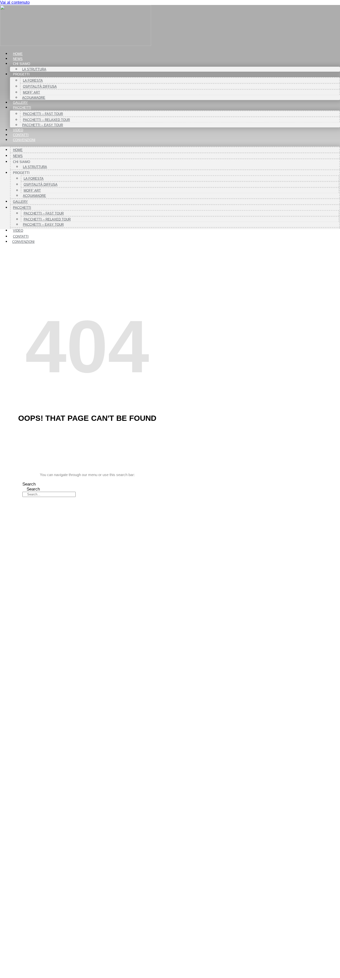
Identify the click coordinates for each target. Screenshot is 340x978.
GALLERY (20, 103)
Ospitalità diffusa (40, 86)
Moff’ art (31, 92)
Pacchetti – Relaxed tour (46, 120)
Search (29, 484)
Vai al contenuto (15, 2)
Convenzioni (24, 140)
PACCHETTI (22, 107)
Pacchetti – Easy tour (42, 125)
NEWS (18, 59)
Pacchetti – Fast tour (43, 114)
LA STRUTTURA (34, 69)
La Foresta (33, 80)
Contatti (21, 135)
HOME (18, 54)
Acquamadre (33, 98)
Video (18, 130)
